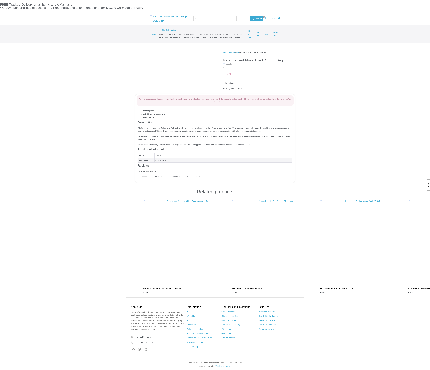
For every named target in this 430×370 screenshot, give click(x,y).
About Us (190, 320)
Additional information (154, 114)
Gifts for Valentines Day (230, 325)
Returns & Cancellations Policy (199, 338)
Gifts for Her (226, 329)
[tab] (217, 111)
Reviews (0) (148, 117)
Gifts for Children (228, 338)
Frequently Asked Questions (198, 333)
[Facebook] (133, 349)
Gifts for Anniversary (229, 320)
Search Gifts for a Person (268, 325)
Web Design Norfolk (223, 366)
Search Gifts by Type (267, 320)
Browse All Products (267, 312)
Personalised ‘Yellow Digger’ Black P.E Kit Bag (337, 288)
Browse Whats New (266, 329)
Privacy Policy (192, 347)
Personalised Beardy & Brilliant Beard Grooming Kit (162, 288)
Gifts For (257, 34)
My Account (257, 19)
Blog (189, 312)
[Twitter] (139, 349)
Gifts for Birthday (228, 312)
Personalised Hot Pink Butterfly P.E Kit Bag (247, 288)
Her (237, 52)
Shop (266, 34)
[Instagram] (146, 349)
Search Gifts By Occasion (269, 316)
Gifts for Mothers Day (229, 316)
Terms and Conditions (195, 342)
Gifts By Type (249, 34)
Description (148, 111)
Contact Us (191, 325)
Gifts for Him (226, 333)
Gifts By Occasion (169, 30)
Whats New (275, 34)
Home (154, 34)
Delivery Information (195, 329)
